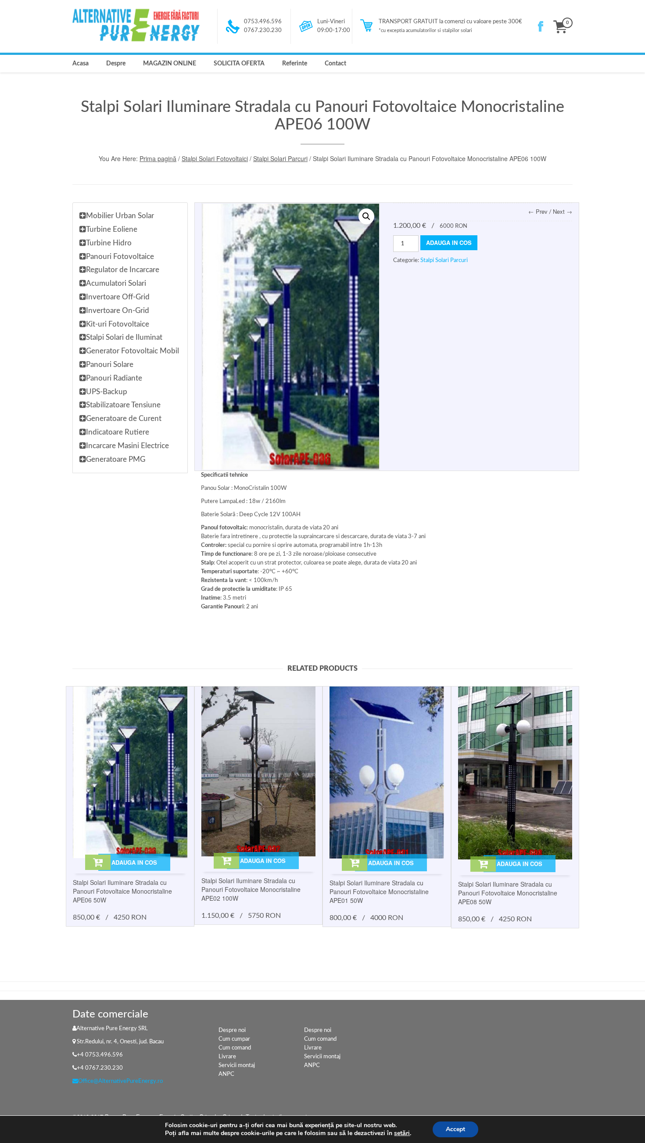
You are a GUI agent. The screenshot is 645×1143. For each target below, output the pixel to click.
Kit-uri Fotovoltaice (117, 324)
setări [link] (402, 1133)
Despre (115, 64)
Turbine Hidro (109, 243)
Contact (335, 64)
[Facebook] (540, 26)
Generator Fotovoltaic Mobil (132, 351)
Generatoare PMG (115, 459)
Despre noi (232, 1030)
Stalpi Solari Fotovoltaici (215, 158)
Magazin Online (169, 64)
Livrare (227, 1057)
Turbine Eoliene (111, 229)
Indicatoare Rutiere (117, 432)
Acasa (80, 64)
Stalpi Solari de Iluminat (124, 337)
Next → (562, 211)
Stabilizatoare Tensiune (123, 405)
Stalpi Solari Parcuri (280, 158)
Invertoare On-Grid (117, 310)
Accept (455, 1129)
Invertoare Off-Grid (118, 297)
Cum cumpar (234, 1039)
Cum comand (235, 1048)
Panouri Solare (109, 364)
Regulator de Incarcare (122, 269)
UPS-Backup (106, 391)
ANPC (226, 1074)
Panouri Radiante (114, 378)
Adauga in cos (449, 242)
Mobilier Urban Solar (120, 215)
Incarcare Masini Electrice (127, 445)
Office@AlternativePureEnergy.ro (120, 1081)
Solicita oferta (239, 64)
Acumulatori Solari (116, 283)
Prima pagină (158, 158)
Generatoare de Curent (123, 418)
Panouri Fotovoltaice (120, 256)
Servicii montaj (237, 1065)
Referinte (294, 64)
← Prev (538, 211)
